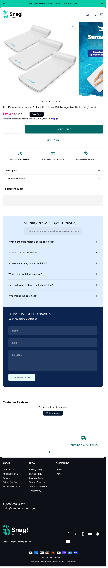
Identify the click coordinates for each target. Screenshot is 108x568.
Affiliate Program (10, 474)
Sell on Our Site (10, 482)
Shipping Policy (36, 478)
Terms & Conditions (38, 486)
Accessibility (35, 490)
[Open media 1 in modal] (73, 27)
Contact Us (8, 469)
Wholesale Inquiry (11, 486)
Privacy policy (46, 562)
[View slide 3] (56, 452)
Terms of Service (37, 482)
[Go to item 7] (63, 101)
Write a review (53, 413)
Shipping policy (71, 562)
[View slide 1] (49, 452)
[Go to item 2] (46, 101)
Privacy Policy (35, 469)
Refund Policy (35, 474)
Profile (59, 474)
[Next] (102, 3)
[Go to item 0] (43, 101)
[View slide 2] (53, 452)
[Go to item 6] (59, 101)
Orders (59, 469)
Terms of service (58, 562)
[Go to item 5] (56, 101)
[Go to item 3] (49, 101)
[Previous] (4, 3)
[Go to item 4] (53, 101)
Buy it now (53, 140)
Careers (6, 478)
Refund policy (34, 562)
